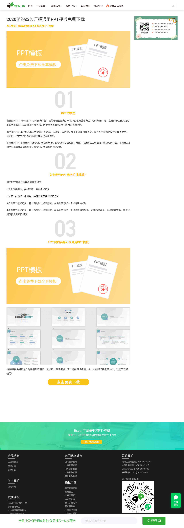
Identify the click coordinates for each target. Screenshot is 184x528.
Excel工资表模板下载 (17, 503)
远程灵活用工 (14, 507)
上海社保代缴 (71, 462)
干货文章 (40, 5)
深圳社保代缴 (71, 469)
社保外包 (12, 470)
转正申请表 (70, 506)
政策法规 (55, 5)
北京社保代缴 (71, 465)
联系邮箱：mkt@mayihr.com (135, 472)
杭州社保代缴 (71, 476)
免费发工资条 (116, 5)
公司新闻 (85, 5)
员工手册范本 (71, 502)
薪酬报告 (69, 492)
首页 (30, 5)
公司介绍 (12, 486)
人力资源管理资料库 (17, 510)
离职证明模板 (71, 488)
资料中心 (70, 5)
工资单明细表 (71, 510)
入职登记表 (70, 499)
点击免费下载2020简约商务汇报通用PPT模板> (30, 26)
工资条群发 (13, 462)
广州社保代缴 (71, 472)
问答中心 (98, 5)
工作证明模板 (71, 513)
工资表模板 (70, 495)
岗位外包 (12, 466)
